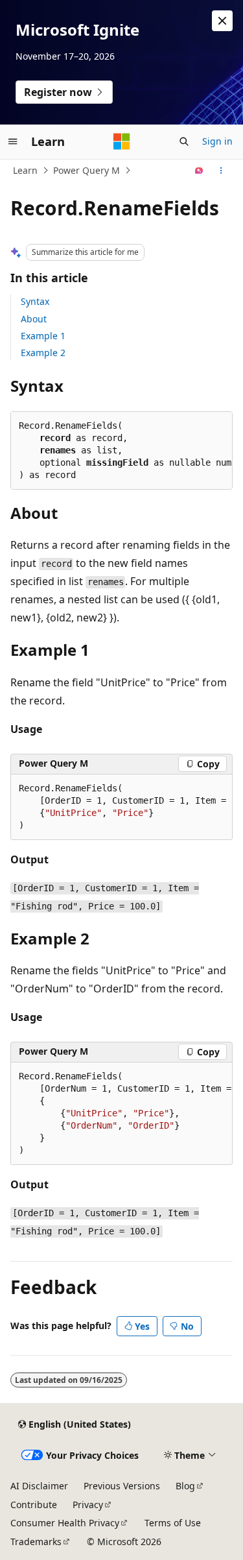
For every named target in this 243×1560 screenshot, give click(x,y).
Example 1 (43, 336)
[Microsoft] (121, 141)
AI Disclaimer (39, 1486)
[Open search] (184, 141)
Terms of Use (173, 1523)
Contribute (33, 1504)
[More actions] (221, 170)
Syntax (35, 301)
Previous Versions (122, 1486)
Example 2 (43, 352)
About (34, 319)
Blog (185, 1486)
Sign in (217, 141)
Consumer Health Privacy (64, 1523)
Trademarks (36, 1541)
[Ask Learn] (199, 170)
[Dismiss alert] (222, 20)
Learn (25, 170)
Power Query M (86, 170)
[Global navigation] (13, 141)
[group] (121, 807)
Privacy (88, 1504)
